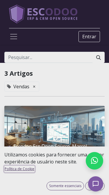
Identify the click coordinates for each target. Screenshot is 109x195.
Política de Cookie (19, 168)
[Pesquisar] (98, 57)
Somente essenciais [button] (65, 185)
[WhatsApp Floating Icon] (94, 160)
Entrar (89, 36)
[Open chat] (95, 183)
